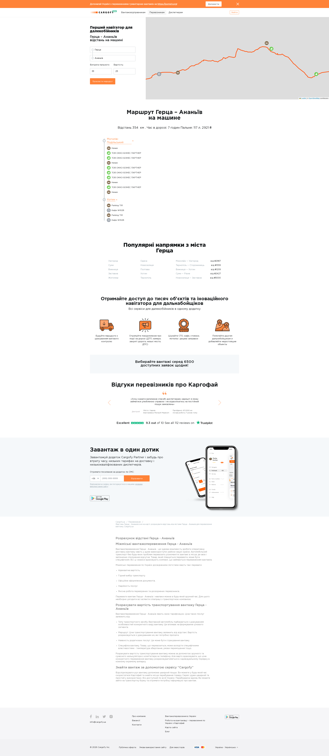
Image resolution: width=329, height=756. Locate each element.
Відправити (137, 478)
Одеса (143, 261)
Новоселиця (147, 265)
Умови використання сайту (152, 747)
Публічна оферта (127, 747)
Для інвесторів (177, 747)
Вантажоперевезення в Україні (180, 716)
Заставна (113, 273)
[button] (316, 74)
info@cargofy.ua (98, 722)
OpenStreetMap (314, 98)
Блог (167, 731)
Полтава (144, 269)
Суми (111, 265)
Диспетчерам (176, 12)
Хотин (143, 273)
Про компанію (139, 716)
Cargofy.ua (121, 522)
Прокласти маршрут (102, 81)
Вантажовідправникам (133, 12)
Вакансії (136, 720)
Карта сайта (171, 727)
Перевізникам (156, 12)
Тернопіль (145, 278)
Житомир (113, 278)
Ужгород (113, 261)
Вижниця (113, 269)
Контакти (136, 725)
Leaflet (303, 98)
